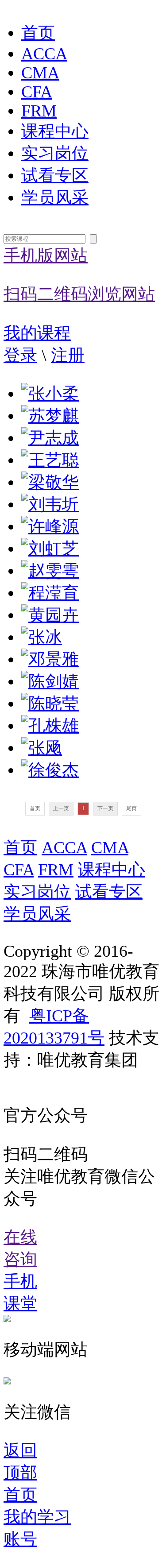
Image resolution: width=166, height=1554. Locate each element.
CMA (40, 73)
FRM (39, 111)
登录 (20, 355)
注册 (68, 355)
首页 (38, 33)
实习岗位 (55, 153)
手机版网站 (79, 275)
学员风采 (55, 198)
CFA (36, 92)
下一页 (105, 808)
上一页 (61, 808)
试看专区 (55, 175)
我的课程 (37, 333)
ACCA (44, 54)
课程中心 (55, 131)
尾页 (131, 808)
